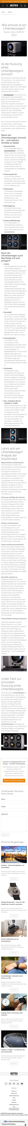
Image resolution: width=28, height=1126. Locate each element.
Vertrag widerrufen (14, 1109)
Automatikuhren (9, 151)
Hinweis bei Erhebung (8, 1124)
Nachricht (4, 814)
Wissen (10, 12)
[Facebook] (6, 1083)
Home (3, 12)
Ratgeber (14, 35)
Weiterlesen (14, 879)
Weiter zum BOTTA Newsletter (14, 780)
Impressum (14, 1091)
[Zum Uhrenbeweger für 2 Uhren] (14, 436)
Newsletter (14, 1102)
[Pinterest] (14, 1083)
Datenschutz (14, 1093)
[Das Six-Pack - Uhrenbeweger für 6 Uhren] (14, 742)
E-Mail (3, 807)
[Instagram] (10, 1083)
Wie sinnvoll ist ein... (9, 14)
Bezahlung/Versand (14, 1104)
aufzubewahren (9, 232)
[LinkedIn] (18, 1083)
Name (3, 799)
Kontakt (14, 1100)
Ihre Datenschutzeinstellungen (15, 1121)
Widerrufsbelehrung (14, 1095)
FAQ (14, 1106)
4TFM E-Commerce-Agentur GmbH (19, 1115)
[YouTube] (22, 1083)
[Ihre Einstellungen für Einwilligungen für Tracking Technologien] (25, 1124)
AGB (14, 1097)
